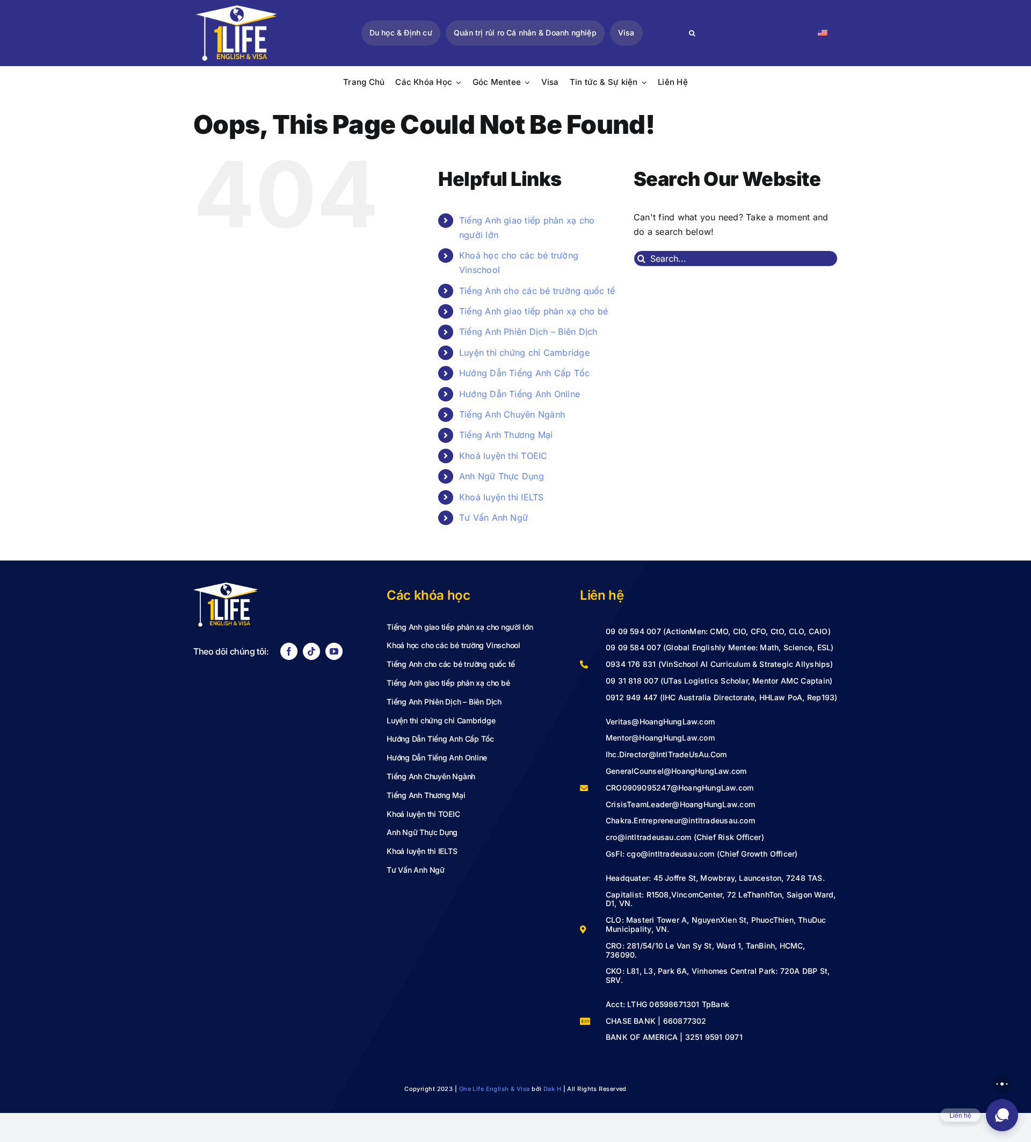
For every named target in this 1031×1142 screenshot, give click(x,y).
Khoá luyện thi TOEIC (503, 455)
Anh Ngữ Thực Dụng (501, 476)
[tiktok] (311, 651)
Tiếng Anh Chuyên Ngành (512, 414)
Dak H (552, 1089)
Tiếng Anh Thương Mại (506, 434)
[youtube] (334, 651)
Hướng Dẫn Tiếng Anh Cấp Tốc (524, 373)
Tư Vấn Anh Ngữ (493, 517)
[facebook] (288, 651)
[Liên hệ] (1002, 1115)
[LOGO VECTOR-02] (236, 9)
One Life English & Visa (494, 1089)
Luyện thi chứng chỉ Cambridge (524, 352)
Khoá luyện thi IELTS (501, 497)
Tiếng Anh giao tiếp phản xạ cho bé (533, 311)
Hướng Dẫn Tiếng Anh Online (519, 394)
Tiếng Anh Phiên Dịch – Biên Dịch (528, 331)
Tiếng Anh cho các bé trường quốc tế (537, 290)
